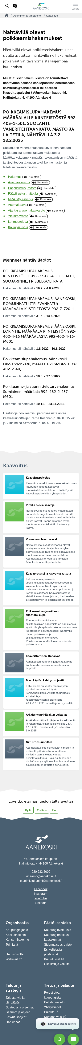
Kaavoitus (52, 15)
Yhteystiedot (52, 1007)
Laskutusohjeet (16, 1017)
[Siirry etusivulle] (41, 9)
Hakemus (15, 177)
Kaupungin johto (17, 930)
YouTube (41, 898)
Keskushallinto (16, 934)
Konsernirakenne (17, 939)
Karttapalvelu (53, 1017)
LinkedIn (41, 902)
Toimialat (12, 944)
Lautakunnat (52, 939)
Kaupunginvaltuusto (57, 930)
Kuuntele (34, 177)
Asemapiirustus (19, 182)
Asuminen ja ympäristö (27, 15)
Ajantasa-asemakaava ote (26, 210)
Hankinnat (13, 1022)
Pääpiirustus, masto (22, 188)
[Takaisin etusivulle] (5, 15)
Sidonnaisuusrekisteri (58, 944)
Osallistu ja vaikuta (57, 964)
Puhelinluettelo (54, 1002)
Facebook (40, 889)
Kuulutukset (52, 959)
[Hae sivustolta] (7, 6)
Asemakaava (17, 205)
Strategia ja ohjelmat (20, 1007)
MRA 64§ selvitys (20, 199)
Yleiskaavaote (18, 216)
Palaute (49, 1012)
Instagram (40, 893)
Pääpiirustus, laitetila (23, 193)
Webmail (12, 959)
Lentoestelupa (18, 222)
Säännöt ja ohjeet (18, 1012)
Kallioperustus (18, 227)
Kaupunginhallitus (56, 934)
